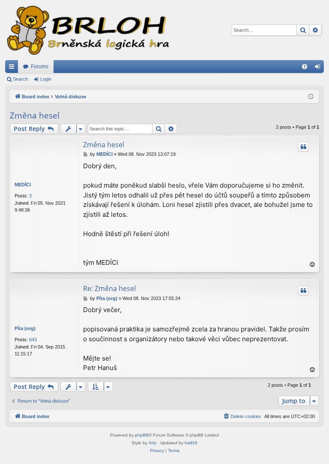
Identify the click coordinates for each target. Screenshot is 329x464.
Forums (39, 67)
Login (45, 79)
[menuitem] (304, 66)
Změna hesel (35, 115)
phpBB (142, 435)
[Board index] (87, 30)
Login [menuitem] (319, 68)
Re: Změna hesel (109, 288)
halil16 (191, 442)
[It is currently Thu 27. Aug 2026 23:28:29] (311, 97)
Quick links (13, 68)
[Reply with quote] (303, 147)
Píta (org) (25, 328)
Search (20, 79)
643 (33, 339)
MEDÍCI (23, 184)
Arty (152, 442)
